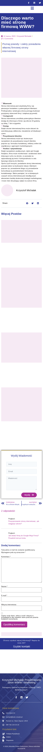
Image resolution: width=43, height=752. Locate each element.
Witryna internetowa (8, 604)
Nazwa (4, 586)
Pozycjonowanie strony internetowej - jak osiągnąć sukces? (23, 522)
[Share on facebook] (27, 203)
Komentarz (6, 556)
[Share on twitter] (32, 203)
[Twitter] (40, 3)
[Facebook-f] (29, 3)
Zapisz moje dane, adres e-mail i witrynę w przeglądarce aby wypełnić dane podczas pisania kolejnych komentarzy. (19, 617)
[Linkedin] (34, 3)
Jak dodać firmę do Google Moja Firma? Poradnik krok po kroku (23, 537)
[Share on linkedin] (38, 203)
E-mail (4, 595)
